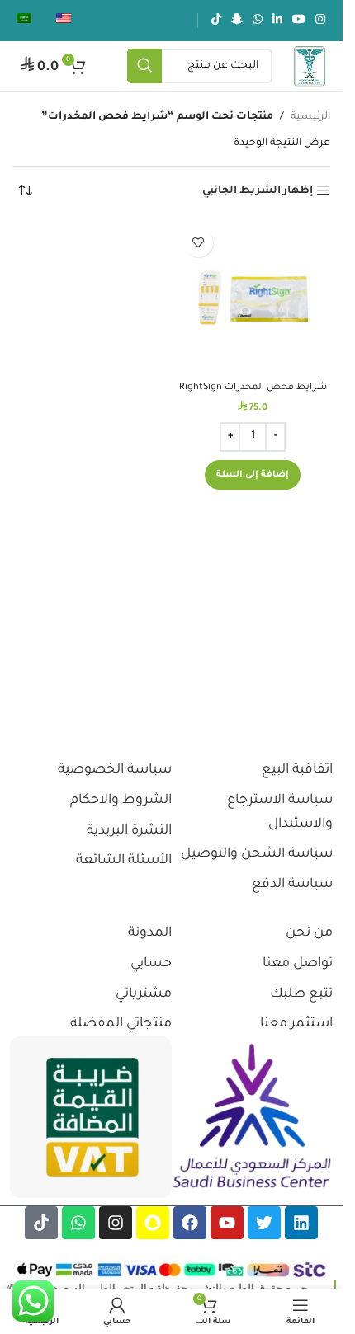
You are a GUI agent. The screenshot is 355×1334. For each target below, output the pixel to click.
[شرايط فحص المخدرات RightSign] (253, 297)
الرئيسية (310, 117)
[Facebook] (189, 1222)
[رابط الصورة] (253, 1117)
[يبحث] (161, 66)
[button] (253, 475)
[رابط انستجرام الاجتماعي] (320, 20)
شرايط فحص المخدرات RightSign (253, 387)
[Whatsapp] (78, 1222)
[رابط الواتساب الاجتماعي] (257, 20)
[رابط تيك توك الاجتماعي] (216, 20)
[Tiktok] (41, 1222)
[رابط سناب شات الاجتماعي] (237, 20)
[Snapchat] (152, 1222)
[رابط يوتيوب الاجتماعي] (298, 20)
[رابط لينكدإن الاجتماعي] (277, 20)
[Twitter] (264, 1222)
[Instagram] (115, 1222)
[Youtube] (227, 1222)
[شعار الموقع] (309, 67)
